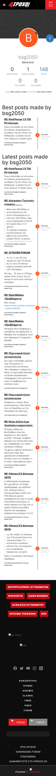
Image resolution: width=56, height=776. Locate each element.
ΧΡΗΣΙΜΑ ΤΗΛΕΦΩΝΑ (23, 613)
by (22, 771)
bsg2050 (44, 134)
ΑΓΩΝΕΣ (28, 686)
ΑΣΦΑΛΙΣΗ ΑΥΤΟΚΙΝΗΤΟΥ (28, 605)
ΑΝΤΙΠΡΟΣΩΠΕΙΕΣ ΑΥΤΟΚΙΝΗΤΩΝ (28, 587)
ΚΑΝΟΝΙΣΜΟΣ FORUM (28, 751)
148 (43, 69)
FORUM (28, 710)
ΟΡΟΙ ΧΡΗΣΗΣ (28, 747)
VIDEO (28, 705)
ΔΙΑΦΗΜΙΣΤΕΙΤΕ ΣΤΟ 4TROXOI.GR (28, 761)
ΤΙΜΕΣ (28, 700)
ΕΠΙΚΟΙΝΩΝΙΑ (28, 756)
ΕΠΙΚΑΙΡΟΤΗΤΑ (28, 681)
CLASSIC (28, 695)
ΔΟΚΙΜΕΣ (28, 691)
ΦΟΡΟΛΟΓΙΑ (15, 596)
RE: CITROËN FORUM (17, 252)
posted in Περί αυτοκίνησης (15, 388)
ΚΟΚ (44, 613)
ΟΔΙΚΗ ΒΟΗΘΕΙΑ (38, 596)
